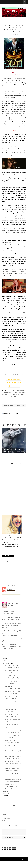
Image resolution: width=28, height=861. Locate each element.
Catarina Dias (18, 413)
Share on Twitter (15, 382)
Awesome (13, 390)
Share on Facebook (14, 379)
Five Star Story (6, 394)
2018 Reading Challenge (11, 585)
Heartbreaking (15, 394)
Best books (14, 392)
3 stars (3, 810)
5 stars (8, 390)
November (8, 788)
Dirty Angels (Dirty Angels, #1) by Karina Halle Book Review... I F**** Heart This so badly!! (11, 646)
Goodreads (14, 72)
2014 (4, 791)
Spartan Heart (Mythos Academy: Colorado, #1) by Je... (12, 704)
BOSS (23, 392)
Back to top (22, 859)
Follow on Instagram (8, 837)
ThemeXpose (4, 859)
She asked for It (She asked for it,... (12, 450)
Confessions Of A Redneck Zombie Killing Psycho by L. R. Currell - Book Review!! (11, 625)
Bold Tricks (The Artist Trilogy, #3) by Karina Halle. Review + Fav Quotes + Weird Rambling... (11, 633)
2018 (4, 658)
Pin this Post (15, 386)
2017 (4, 660)
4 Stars (3, 812)
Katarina (8, 588)
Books (19, 392)
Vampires (15, 396)
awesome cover (21, 390)
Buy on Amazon (14, 74)
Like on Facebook (7, 833)
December (8, 663)
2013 (4, 793)
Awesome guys (7, 392)
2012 (4, 796)
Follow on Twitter (8, 830)
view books (18, 593)
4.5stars (4, 814)
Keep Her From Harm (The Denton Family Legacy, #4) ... (13, 763)
